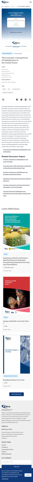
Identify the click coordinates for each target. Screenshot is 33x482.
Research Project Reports (10, 376)
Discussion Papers (13, 6)
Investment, (5, 77)
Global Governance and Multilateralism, (8, 74)
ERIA (6, 326)
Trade (9, 77)
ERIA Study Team (9, 267)
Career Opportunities (7, 449)
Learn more (5, 479)
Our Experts (5, 447)
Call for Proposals (6, 454)
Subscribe (16, 467)
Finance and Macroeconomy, (6, 70)
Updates (4, 452)
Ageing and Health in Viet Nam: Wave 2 (16, 322)
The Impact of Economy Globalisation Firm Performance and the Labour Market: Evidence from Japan (17, 194)
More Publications (16, 394)
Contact (4, 445)
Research (7, 6)
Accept (28, 475)
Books (5, 254)
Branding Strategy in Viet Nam (13, 380)
